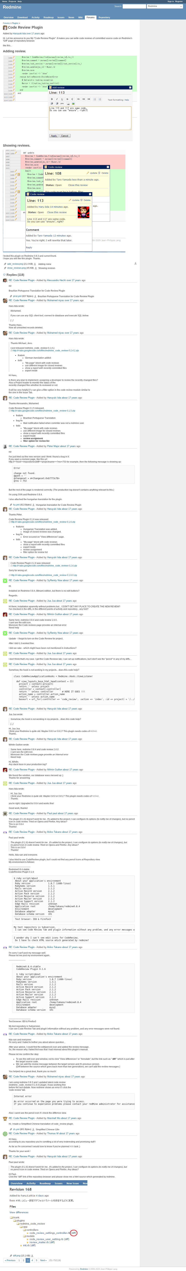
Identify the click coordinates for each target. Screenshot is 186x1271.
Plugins (15, 23)
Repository (104, 17)
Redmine (84, 1269)
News (71, 17)
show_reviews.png (16, 268)
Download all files (135, 263)
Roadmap (49, 17)
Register (179, 1)
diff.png (16, 1255)
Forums (91, 17)
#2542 (93, 731)
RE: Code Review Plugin (22, 280)
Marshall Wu (53, 1118)
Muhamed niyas (55, 300)
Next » (43, 1260)
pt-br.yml (17, 296)
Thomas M (52, 1133)
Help (20, 1)
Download (22, 17)
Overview (8, 17)
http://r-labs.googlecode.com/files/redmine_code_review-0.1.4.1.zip (46, 350)
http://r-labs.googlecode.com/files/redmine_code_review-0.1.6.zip (43, 522)
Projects (12, 1)
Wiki (80, 17)
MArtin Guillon (54, 614)
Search (118, 6)
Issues (61, 17)
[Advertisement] (158, 76)
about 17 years (69, 398)
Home (4, 1)
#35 (72, 1146)
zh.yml (16, 1129)
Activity (36, 17)
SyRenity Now (54, 580)
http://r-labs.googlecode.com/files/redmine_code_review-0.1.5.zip (43, 410)
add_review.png (15, 264)
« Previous (10, 1260)
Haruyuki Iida (19, 33)
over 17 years (33, 33)
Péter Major (53, 446)
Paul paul (52, 813)
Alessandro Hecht (56, 280)
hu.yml (16, 505)
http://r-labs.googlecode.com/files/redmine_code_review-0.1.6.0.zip (44, 575)
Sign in (171, 1)
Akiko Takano (54, 832)
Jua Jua (51, 601)
